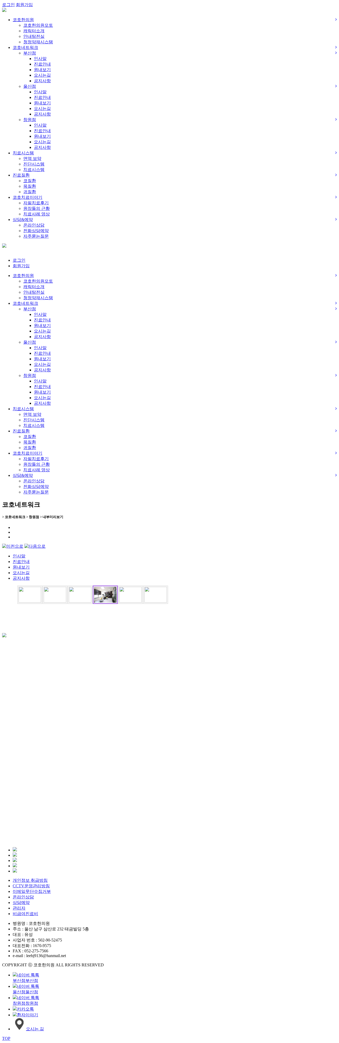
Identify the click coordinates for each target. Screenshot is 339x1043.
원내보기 (42, 69)
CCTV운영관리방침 (31, 886)
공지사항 (42, 81)
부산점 (29, 53)
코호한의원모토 (38, 25)
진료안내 (42, 64)
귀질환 (29, 192)
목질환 (29, 186)
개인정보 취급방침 (30, 880)
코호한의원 (23, 19)
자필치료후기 (36, 203)
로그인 (8, 4)
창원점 (29, 119)
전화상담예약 (36, 230)
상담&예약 (23, 219)
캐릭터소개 (33, 31)
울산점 (29, 86)
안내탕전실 (33, 36)
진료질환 (21, 175)
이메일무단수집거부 (32, 891)
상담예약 (21, 902)
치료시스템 (23, 153)
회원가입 (24, 4)
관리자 (19, 908)
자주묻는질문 (36, 236)
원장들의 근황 (36, 208)
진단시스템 (33, 164)
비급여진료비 (25, 913)
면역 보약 (32, 158)
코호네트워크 (25, 47)
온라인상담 (33, 225)
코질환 (29, 180)
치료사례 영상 (36, 214)
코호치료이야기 (27, 197)
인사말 (40, 58)
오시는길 (42, 75)
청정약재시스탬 (38, 42)
